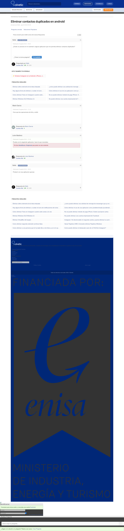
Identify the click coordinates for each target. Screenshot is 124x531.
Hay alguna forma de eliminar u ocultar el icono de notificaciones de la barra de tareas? (29, 91)
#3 (80, 135)
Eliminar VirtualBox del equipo (22, 220)
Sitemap (14, 257)
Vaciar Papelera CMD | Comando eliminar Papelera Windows (83, 224)
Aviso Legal (87, 265)
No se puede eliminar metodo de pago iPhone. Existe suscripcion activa (65, 95)
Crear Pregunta (37, 529)
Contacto (13, 276)
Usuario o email (30, 510)
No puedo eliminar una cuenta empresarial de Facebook (65, 99)
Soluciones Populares (30, 29)
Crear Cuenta (108, 9)
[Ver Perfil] (14, 64)
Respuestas (87, 3)
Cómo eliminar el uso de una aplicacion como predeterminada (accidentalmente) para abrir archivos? (65, 91)
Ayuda (12, 275)
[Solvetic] (19, 4)
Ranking (23, 249)
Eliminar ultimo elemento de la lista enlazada (26, 86)
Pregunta (14, 249)
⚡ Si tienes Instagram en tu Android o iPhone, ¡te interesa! (29, 76)
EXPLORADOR (39, 9)
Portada (77, 3)
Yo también (37, 57)
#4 (80, 165)
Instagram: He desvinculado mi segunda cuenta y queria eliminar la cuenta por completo (88, 220)
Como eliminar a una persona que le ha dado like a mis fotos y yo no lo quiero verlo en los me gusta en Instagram (37, 228)
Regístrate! (33, 507)
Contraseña (28, 511)
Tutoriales (99, 3)
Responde (18, 249)
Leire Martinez (29, 156)
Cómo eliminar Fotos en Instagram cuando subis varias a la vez (29, 95)
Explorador (14, 258)
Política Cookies (37, 265)
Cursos (109, 3)
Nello (27, 63)
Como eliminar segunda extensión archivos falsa (27, 224)
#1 (80, 40)
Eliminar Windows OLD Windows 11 (23, 99)
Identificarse (97, 9)
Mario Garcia (29, 126)
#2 (80, 105)
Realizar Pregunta (17, 9)
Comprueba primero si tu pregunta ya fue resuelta (15, 519)
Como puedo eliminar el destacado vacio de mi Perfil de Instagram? (85, 228)
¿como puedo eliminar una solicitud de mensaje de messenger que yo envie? (65, 86)
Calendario (14, 259)
